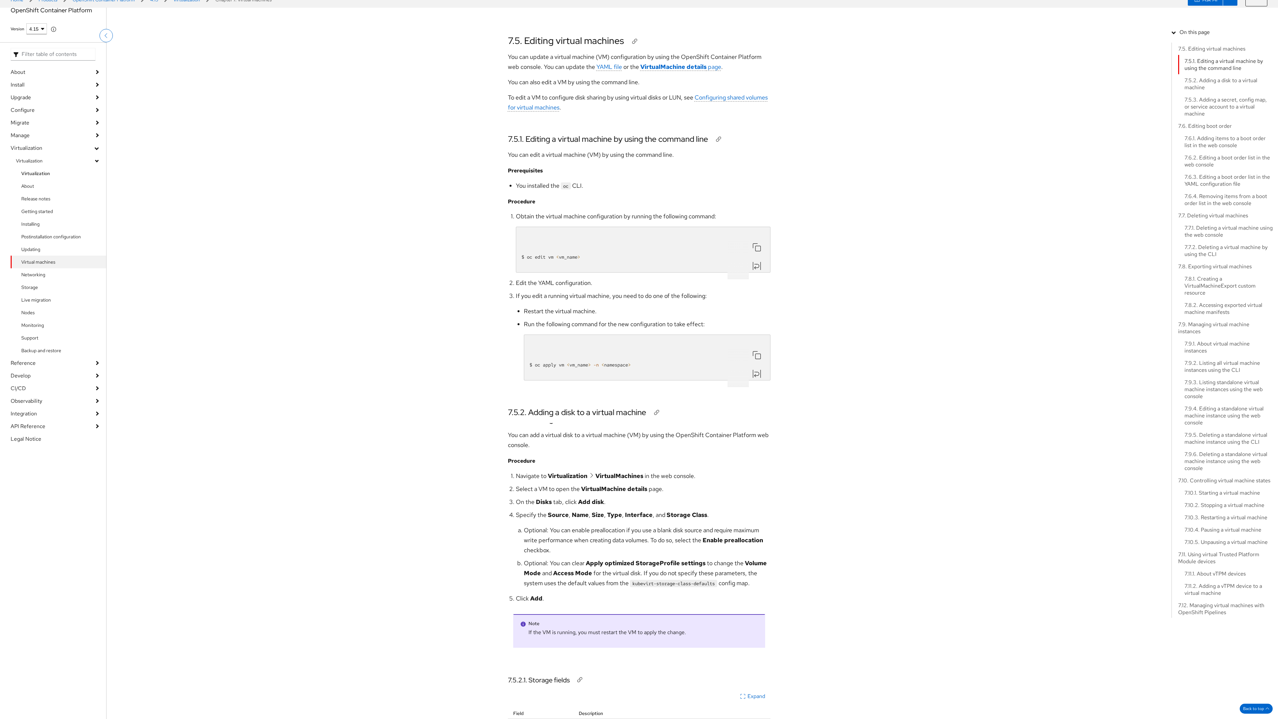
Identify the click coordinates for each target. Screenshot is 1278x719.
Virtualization (26, 187)
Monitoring (32, 365)
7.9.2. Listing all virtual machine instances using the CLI (1222, 366)
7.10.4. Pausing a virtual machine (1222, 529)
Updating (30, 289)
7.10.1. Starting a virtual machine (1222, 492)
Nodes (28, 353)
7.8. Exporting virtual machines (1215, 266)
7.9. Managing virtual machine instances (1213, 328)
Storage (29, 327)
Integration (24, 453)
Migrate (20, 162)
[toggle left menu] (106, 51)
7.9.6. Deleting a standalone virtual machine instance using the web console (1225, 461)
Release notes (35, 239)
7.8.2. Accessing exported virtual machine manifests (1223, 309)
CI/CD (18, 428)
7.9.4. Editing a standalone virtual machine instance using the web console (1224, 415)
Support (29, 378)
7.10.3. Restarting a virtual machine (1225, 517)
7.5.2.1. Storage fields (539, 680)
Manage (20, 175)
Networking (33, 315)
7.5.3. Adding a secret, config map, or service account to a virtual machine (1225, 106)
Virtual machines (38, 302)
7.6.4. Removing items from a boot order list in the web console (1225, 200)
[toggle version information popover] (53, 69)
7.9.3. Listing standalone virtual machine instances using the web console (1223, 389)
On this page (1194, 32)
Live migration (36, 340)
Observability (26, 440)
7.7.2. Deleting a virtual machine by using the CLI (1226, 251)
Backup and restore (41, 390)
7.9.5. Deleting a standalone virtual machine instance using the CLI (1225, 438)
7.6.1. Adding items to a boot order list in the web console (1225, 142)
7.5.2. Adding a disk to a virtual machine (577, 419)
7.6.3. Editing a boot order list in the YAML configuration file (1227, 180)
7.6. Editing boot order (1205, 125)
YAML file (609, 74)
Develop (21, 415)
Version (17, 69)
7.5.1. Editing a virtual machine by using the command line (608, 146)
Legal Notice (26, 478)
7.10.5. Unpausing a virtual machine (1226, 542)
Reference (23, 402)
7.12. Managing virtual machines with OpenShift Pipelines (1221, 609)
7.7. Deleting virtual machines (1213, 215)
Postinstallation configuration (51, 277)
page (680, 74)
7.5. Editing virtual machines (566, 47)
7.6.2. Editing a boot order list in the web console (1227, 161)
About (18, 112)
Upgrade (21, 137)
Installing (30, 264)
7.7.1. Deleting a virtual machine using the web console (1228, 231)
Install (18, 124)
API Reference (28, 466)
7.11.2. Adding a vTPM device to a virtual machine (1223, 590)
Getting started (37, 251)
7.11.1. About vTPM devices (1215, 573)
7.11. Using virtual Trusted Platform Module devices (1218, 558)
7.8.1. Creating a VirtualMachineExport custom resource (1220, 285)
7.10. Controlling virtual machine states (1224, 480)
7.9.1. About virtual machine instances (1217, 347)
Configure (23, 149)
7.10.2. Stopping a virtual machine (1224, 505)
